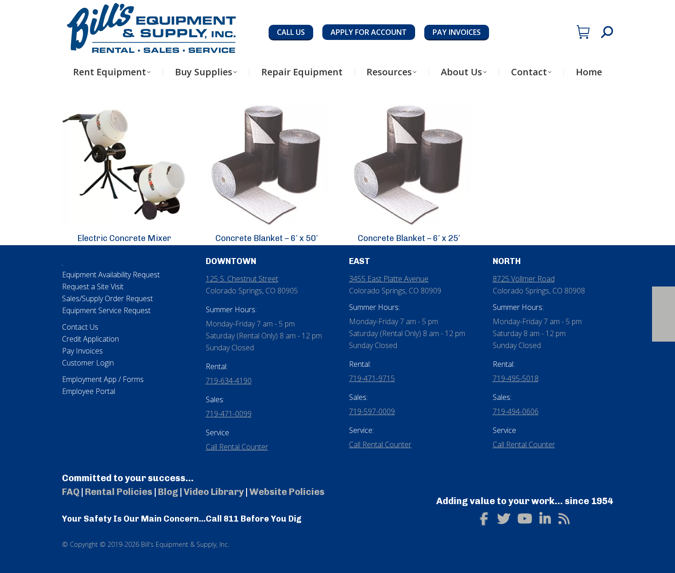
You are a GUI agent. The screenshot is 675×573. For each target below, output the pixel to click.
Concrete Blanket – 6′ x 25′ (409, 238)
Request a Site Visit (93, 286)
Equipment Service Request (106, 310)
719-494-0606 (516, 411)
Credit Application (90, 339)
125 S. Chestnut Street (242, 279)
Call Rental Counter (237, 447)
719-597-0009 (372, 411)
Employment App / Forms (103, 379)
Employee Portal (88, 391)
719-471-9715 (372, 378)
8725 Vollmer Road (524, 279)
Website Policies (287, 491)
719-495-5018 (516, 378)
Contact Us (80, 327)
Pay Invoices (82, 351)
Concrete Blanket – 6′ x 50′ (266, 238)
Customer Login (88, 363)
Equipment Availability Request (111, 275)
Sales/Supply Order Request (107, 298)
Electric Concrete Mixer (124, 238)
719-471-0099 (229, 414)
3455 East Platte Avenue (388, 279)
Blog (168, 491)
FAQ (70, 491)
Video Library (214, 491)
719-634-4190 (229, 381)
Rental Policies (118, 491)
